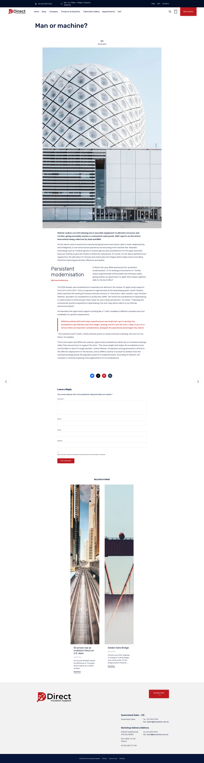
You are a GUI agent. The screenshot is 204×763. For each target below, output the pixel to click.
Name (59, 419)
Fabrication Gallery (91, 11)
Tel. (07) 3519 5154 (150, 732)
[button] (188, 11)
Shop (153, 3)
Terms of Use (113, 758)
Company (53, 11)
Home (36, 11)
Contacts (165, 3)
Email (59, 430)
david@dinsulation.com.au (157, 735)
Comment (60, 399)
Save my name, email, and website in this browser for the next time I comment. (81, 454)
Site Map (122, 758)
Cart (158, 3)
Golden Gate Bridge (118, 647)
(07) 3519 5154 (152, 719)
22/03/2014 (77, 657)
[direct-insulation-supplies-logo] (54, 704)
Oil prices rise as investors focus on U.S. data (84, 650)
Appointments (108, 11)
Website (59, 441)
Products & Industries (70, 11)
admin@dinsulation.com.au (158, 722)
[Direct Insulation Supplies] (17, 11)
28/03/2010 (111, 651)
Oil (102, 41)
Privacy (104, 758)
